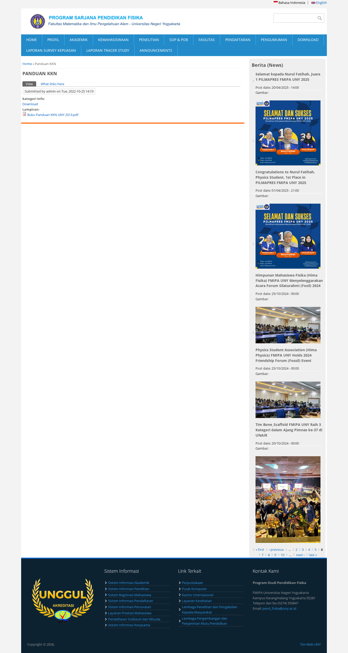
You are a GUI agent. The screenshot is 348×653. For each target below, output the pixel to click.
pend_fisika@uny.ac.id (279, 608)
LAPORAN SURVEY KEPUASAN (51, 50)
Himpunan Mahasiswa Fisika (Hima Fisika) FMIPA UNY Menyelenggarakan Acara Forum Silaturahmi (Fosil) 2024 (289, 280)
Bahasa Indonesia (291, 2)
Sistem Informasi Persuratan (129, 607)
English (321, 2)
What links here (52, 84)
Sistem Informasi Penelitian (128, 588)
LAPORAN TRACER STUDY (107, 50)
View (31, 84)
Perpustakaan (192, 582)
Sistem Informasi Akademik (128, 582)
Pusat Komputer (194, 588)
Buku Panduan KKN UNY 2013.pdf (52, 114)
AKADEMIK (79, 39)
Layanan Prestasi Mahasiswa (129, 613)
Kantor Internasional (197, 595)
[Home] (97, 21)
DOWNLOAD (308, 39)
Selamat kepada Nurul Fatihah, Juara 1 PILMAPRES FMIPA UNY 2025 (288, 77)
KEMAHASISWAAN (113, 39)
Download (30, 104)
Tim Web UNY (310, 644)
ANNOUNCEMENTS (156, 50)
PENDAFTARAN (237, 39)
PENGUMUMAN (274, 39)
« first (260, 549)
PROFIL (53, 39)
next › (300, 555)
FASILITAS (206, 39)
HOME (31, 39)
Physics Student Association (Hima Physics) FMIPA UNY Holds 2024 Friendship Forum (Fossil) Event (286, 355)
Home (27, 63)
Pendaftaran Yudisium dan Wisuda (134, 619)
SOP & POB (178, 39)
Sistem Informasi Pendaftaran (130, 600)
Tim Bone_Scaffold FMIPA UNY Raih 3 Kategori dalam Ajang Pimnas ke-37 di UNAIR (289, 430)
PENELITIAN (149, 39)
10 (282, 555)
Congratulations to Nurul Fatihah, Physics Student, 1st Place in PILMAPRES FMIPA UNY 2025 (285, 177)
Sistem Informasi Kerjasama (129, 625)
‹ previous (276, 549)
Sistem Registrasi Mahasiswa (129, 595)
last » (313, 555)
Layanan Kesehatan (197, 600)
